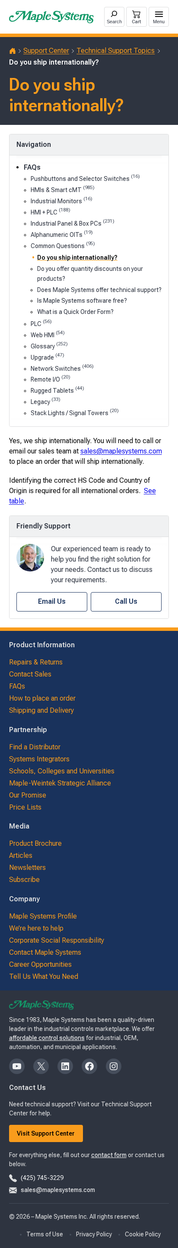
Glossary (49, 345)
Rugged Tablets (57, 390)
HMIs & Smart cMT (63, 189)
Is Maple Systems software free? (82, 300)
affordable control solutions (47, 1037)
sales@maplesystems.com (121, 451)
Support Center (46, 51)
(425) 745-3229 (42, 1177)
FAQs (32, 167)
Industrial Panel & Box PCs (72, 223)
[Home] (12, 50)
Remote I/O (50, 379)
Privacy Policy (94, 1234)
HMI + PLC (50, 212)
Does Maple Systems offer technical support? (99, 289)
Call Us (126, 601)
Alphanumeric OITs (62, 234)
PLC (41, 323)
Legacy (45, 401)
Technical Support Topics (115, 51)
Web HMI (48, 334)
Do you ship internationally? (77, 257)
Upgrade (47, 357)
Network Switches (62, 368)
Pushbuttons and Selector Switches (85, 178)
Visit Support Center (46, 1133)
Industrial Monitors (61, 200)
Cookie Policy (143, 1234)
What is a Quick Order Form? (75, 311)
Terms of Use (44, 1234)
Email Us (52, 601)
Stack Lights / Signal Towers (75, 412)
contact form (109, 1155)
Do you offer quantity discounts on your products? (90, 273)
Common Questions (63, 245)
